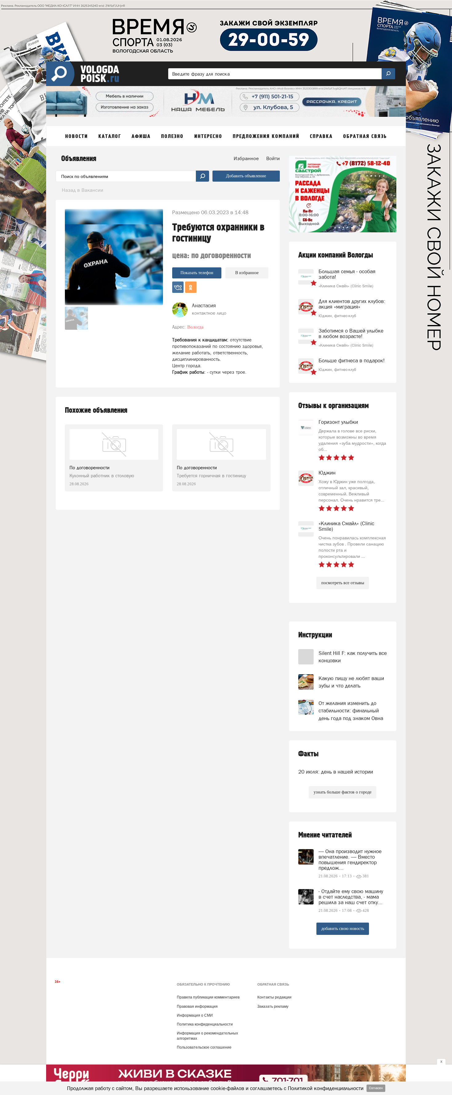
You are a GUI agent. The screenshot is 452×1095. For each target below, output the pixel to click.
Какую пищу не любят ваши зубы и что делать (351, 682)
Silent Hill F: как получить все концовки (353, 657)
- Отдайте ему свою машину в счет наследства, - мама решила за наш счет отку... (351, 896)
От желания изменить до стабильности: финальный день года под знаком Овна (351, 710)
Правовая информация (197, 1006)
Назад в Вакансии (82, 190)
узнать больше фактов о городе (342, 792)
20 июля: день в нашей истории (335, 772)
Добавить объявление (246, 176)
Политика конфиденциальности (205, 1024)
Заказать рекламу (272, 1006)
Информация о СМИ (195, 1015)
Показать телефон (196, 272)
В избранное (247, 272)
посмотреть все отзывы (342, 583)
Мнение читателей (325, 835)
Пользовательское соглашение (204, 1047)
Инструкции (315, 635)
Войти (273, 158)
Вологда (195, 327)
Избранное (246, 158)
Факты (308, 754)
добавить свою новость (342, 928)
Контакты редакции (274, 997)
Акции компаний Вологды (335, 255)
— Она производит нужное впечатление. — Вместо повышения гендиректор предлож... (350, 860)
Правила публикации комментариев (208, 997)
